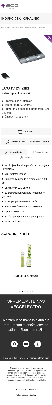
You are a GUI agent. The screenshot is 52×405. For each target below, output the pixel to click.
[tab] (13, 152)
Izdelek (9, 27)
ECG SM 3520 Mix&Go (26, 276)
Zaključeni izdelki (29, 27)
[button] (19, 291)
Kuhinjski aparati (17, 27)
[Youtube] (26, 344)
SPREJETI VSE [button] (20, 389)
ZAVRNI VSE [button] (33, 389)
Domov (3, 27)
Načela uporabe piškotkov (26, 395)
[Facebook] (14, 344)
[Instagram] (37, 344)
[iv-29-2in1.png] (26, 51)
